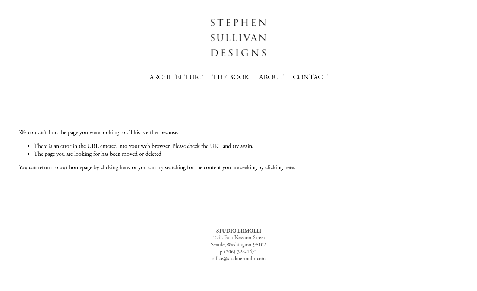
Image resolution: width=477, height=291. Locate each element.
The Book (230, 77)
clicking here (115, 167)
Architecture (176, 77)
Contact (310, 77)
